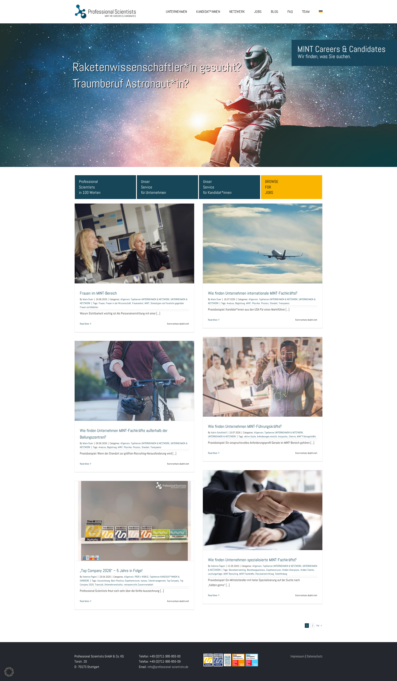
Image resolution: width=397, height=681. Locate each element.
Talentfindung (281, 573)
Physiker (256, 303)
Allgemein (125, 299)
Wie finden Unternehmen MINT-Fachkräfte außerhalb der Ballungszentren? (134, 377)
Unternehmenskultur (113, 584)
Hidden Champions (290, 570)
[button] (9, 672)
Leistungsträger (215, 573)
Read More (84, 323)
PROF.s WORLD (141, 576)
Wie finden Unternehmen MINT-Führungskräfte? (263, 373)
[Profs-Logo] (105, 6)
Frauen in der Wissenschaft (118, 303)
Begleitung (240, 303)
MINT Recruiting (231, 573)
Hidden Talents (307, 570)
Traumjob (99, 584)
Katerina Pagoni (218, 566)
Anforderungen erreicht (267, 436)
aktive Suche (250, 436)
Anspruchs (283, 436)
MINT (147, 303)
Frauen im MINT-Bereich (134, 240)
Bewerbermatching (237, 570)
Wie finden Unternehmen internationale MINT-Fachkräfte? (263, 240)
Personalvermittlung (264, 573)
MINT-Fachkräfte (246, 573)
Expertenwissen (273, 570)
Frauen (102, 303)
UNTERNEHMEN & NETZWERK (222, 436)
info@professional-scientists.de (167, 667)
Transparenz (284, 303)
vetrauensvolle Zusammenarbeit (138, 584)
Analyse (230, 303)
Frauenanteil (137, 303)
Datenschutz (315, 656)
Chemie (292, 436)
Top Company (173, 580)
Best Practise (117, 580)
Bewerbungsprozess (256, 570)
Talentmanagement (157, 580)
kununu (144, 580)
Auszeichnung (103, 580)
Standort (273, 303)
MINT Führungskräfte (306, 436)
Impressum (297, 656)
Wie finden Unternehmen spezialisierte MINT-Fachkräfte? (263, 506)
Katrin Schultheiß (219, 432)
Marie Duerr (88, 299)
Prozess (265, 303)
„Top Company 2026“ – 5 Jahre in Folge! (134, 517)
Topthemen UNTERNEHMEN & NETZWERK (150, 299)
